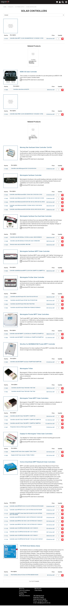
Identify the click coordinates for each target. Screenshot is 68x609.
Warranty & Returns (24, 595)
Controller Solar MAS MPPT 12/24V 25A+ (32, 62)
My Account (38, 588)
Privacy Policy (23, 592)
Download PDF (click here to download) (33, 79)
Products (10, 6)
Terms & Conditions (24, 590)
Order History (38, 590)
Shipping (21, 594)
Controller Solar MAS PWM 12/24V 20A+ (33, 138)
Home (4, 6)
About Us (21, 588)
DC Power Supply (19, 6)
